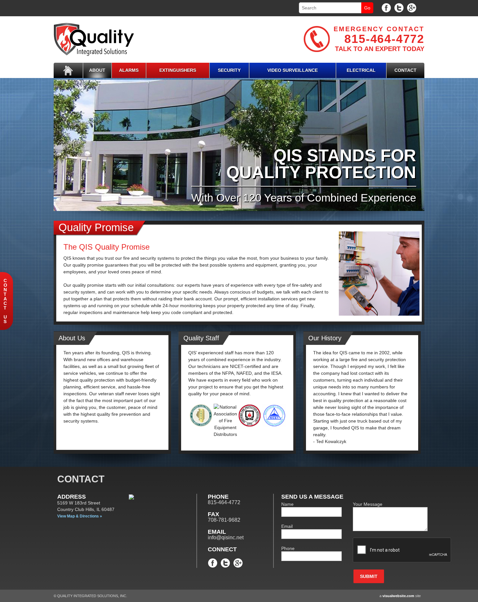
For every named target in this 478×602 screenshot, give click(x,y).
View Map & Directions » (79, 516)
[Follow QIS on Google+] (412, 7)
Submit (369, 576)
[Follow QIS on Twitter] (399, 7)
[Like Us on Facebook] (386, 7)
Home (68, 70)
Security (229, 70)
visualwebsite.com (398, 596)
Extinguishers (177, 70)
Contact (405, 70)
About (97, 70)
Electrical (361, 70)
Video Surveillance (292, 70)
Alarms (129, 70)
